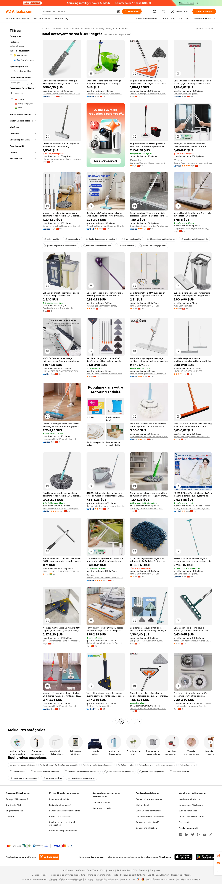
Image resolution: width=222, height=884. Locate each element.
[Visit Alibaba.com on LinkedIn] (186, 834)
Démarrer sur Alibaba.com (191, 805)
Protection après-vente (60, 816)
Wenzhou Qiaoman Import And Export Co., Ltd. (62, 508)
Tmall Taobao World (96, 870)
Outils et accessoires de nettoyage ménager (93, 28)
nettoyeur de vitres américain (46, 771)
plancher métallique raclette (196, 239)
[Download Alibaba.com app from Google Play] (206, 857)
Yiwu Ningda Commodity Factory (102, 306)
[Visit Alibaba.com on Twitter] (193, 834)
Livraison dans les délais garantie (64, 810)
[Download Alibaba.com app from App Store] (183, 857)
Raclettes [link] (123, 28)
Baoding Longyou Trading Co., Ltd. (59, 308)
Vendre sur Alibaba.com (190, 799)
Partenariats (184, 822)
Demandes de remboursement (150, 816)
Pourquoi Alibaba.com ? (17, 799)
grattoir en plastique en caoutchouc (62, 246)
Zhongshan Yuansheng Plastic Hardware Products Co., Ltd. (62, 159)
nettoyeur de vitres (181, 771)
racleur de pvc (19, 771)
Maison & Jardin (60, 28)
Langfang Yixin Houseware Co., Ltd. (146, 508)
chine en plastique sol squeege (99, 765)
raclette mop (189, 765)
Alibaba (45, 28)
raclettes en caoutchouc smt (98, 246)
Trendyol (143, 870)
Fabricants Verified (101, 802)
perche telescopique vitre (153, 771)
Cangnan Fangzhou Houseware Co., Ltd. (61, 93)
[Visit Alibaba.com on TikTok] (211, 834)
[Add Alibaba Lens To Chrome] (49, 857)
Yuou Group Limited (183, 306)
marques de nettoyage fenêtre (120, 771)
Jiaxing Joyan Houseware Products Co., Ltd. (193, 163)
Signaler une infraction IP (147, 822)
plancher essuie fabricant (24, 765)
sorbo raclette (53, 239)
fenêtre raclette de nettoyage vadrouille (60, 765)
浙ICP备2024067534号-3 (188, 879)
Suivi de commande (188, 810)
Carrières (10, 816)
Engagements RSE (14, 810)
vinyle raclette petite (132, 239)
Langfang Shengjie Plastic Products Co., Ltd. (149, 163)
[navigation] (23, 375)
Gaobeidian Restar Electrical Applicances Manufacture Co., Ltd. (149, 226)
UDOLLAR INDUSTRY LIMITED (188, 371)
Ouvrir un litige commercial (148, 810)
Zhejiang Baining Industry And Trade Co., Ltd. (106, 93)
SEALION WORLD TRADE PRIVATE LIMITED (62, 571)
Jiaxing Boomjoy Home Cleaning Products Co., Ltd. (193, 508)
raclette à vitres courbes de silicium (83, 771)
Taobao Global (123, 870)
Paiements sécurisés (59, 799)
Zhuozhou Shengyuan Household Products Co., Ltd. (106, 226)
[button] (119, 11)
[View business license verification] (138, 879)
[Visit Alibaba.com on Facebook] (180, 834)
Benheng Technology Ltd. (186, 93)
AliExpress (68, 870)
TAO (135, 870)
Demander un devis (101, 808)
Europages (155, 870)
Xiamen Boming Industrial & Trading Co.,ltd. (149, 373)
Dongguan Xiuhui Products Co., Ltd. (59, 439)
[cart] (164, 12)
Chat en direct (142, 805)
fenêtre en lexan (127, 246)
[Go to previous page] (115, 721)
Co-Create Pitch (13, 805)
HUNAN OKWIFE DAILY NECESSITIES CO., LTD (62, 371)
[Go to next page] (139, 721)
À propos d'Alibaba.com (17, 793)
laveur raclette (74, 239)
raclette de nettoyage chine (154, 246)
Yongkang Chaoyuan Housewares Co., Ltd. (193, 436)
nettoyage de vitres (54, 778)
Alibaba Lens (19, 857)
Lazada (111, 870)
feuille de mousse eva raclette (102, 239)
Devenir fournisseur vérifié (191, 816)
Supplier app (97, 857)
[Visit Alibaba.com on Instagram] (199, 834)
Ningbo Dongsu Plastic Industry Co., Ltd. (149, 436)
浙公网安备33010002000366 (160, 879)
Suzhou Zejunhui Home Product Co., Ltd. (105, 506)
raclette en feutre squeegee (25, 778)
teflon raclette (127, 765)
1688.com (80, 870)
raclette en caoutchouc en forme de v (158, 765)
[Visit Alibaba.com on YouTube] (205, 834)
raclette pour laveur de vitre (83, 778)
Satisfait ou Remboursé (60, 805)
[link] (218, 855)
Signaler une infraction (146, 828)
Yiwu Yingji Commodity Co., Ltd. (144, 306)
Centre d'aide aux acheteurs (149, 799)
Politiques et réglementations (63, 830)
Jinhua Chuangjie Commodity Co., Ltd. (148, 93)
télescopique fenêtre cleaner (162, 239)
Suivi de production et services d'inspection (63, 823)
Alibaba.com (165, 857)
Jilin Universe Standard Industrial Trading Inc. (106, 373)
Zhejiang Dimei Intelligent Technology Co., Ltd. (193, 228)
